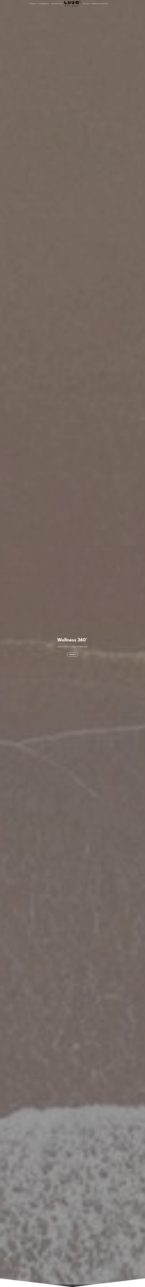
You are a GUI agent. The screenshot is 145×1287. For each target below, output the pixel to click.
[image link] (72, 3)
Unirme (72, 654)
